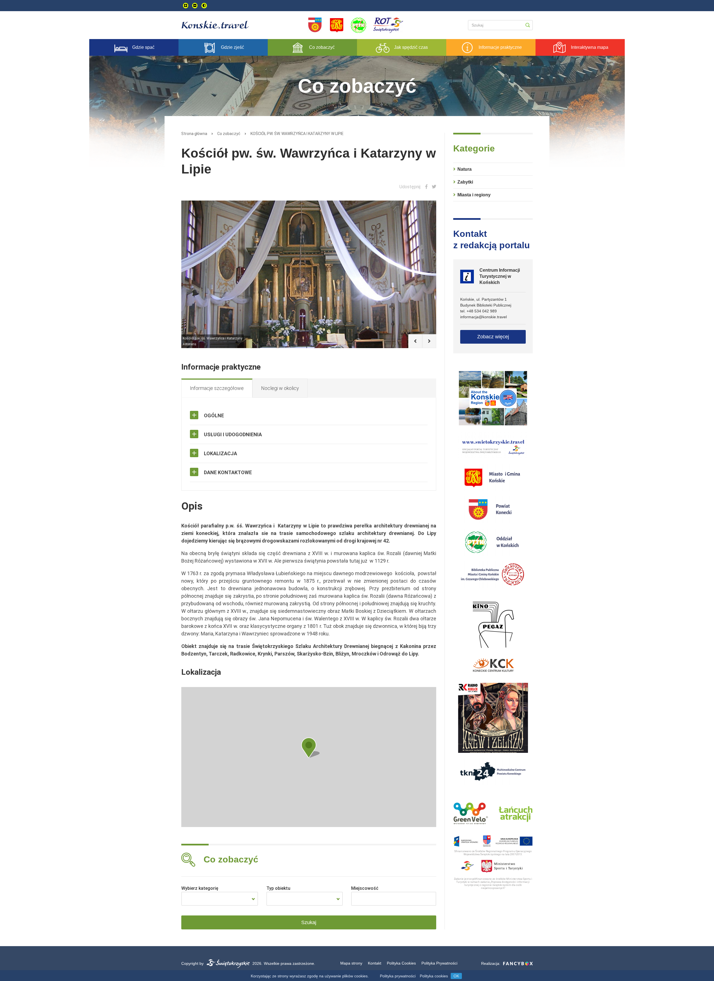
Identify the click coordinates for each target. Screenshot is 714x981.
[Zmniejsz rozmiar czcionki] (194, 5)
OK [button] (456, 976)
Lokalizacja (220, 453)
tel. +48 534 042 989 (478, 311)
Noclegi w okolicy (280, 388)
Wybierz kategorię (199, 888)
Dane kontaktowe (228, 472)
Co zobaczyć (228, 133)
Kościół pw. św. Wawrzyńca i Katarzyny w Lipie (297, 133)
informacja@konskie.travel (483, 317)
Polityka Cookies (401, 963)
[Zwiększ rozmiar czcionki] (185, 5)
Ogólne (214, 415)
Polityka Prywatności (439, 963)
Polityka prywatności (398, 976)
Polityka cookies (434, 976)
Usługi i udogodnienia (233, 434)
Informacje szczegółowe (217, 388)
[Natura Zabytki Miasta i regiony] (219, 899)
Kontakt (374, 963)
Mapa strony (351, 963)
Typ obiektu (278, 888)
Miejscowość (364, 888)
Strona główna (194, 133)
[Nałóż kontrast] (204, 5)
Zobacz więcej (493, 336)
